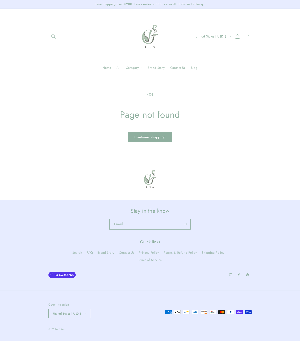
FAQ (90, 252)
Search (77, 252)
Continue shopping (149, 137)
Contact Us (126, 252)
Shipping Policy (213, 252)
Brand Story (105, 252)
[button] (53, 36)
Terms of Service (150, 260)
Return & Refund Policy (180, 252)
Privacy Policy (149, 252)
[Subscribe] (185, 224)
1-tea (62, 329)
